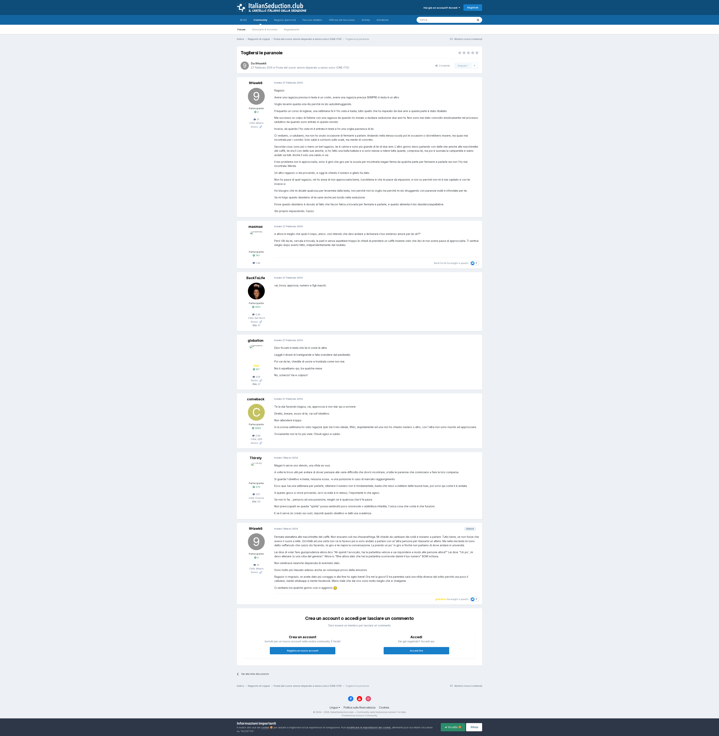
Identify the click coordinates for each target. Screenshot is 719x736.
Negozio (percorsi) (285, 19)
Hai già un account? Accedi (441, 7)
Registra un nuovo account (302, 650)
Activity (366, 19)
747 (257, 255)
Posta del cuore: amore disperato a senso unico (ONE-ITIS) (312, 67)
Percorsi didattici (312, 19)
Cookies (384, 707)
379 (257, 486)
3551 (257, 306)
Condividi (443, 65)
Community (260, 19)
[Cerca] (478, 20)
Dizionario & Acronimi (264, 29)
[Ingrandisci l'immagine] (335, 587)
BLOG (243, 19)
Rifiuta (474, 727)
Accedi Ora (416, 650)
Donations (383, 19)
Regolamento (291, 29)
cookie (265, 727)
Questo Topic (461, 19)
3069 (257, 428)
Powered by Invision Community (359, 715)
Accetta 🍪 (454, 727)
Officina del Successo (342, 19)
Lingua (334, 707)
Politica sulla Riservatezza (359, 707)
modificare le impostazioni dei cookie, (369, 727)
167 (257, 369)
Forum (241, 29)
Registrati (472, 7)
